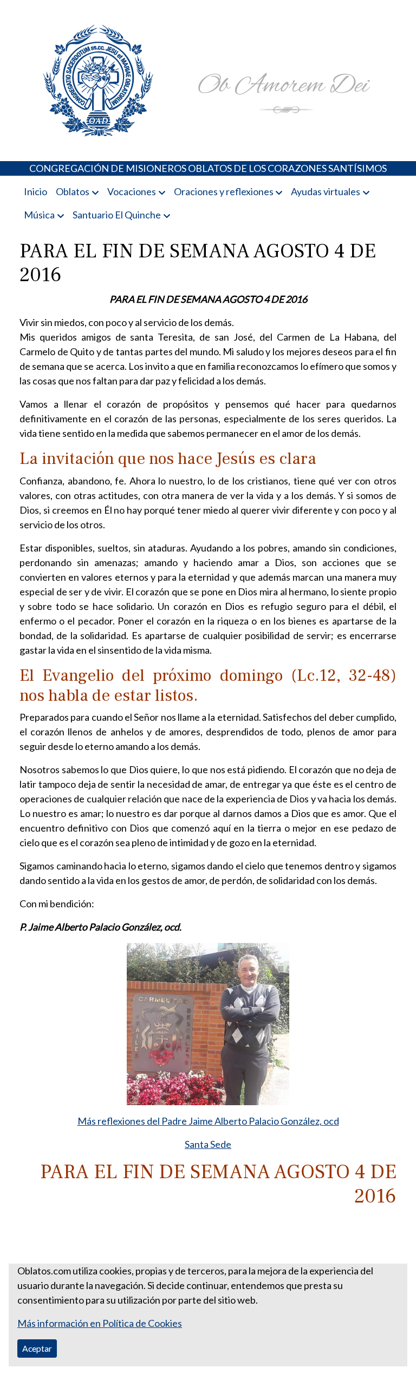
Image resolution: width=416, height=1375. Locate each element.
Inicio (35, 191)
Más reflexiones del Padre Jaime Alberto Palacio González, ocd (208, 1121)
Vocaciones (131, 191)
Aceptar (37, 1348)
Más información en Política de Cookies (99, 1323)
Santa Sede (208, 1144)
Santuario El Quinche (117, 215)
